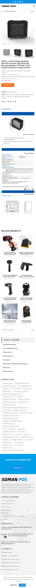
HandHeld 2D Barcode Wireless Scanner (12, 421)
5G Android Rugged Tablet (8, 386)
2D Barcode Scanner (7, 383)
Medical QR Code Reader (8, 431)
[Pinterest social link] (22, 2)
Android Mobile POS (23, 402)
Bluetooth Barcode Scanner (19, 410)
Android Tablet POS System (9, 405)
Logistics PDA (21, 429)
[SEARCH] (32, 330)
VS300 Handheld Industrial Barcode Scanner (9, 254)
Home (3, 11)
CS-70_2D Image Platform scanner (26, 298)
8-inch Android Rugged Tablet (24, 386)
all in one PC (20, 396)
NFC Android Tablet (7, 434)
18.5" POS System (27, 388)
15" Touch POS (6, 388)
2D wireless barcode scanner (22, 383)
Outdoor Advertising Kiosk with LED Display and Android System (16, 528)
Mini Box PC (4, 519)
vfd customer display (7, 445)
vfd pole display (19, 445)
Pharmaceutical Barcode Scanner (10, 437)
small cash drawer (7, 442)
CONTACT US (17, 468)
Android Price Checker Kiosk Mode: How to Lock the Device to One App (20, 535)
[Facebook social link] (13, 2)
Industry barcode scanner (8, 423)
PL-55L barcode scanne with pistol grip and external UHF (26, 276)
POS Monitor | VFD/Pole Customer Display (13, 516)
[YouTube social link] (20, 2)
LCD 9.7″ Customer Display (8, 429)
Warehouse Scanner (7, 447)
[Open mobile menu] (34, 6)
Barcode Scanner (10, 11)
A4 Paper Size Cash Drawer (20, 391)
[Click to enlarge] (4, 44)
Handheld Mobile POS (7, 503)
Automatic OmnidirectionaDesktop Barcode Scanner (14, 407)
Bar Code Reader (6, 410)
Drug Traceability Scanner (26, 413)
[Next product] (34, 11)
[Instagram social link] (18, 2)
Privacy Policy (7, 552)
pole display (5, 439)
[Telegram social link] (15, 101)
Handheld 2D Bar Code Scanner (10, 418)
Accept (22, 585)
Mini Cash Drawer (21, 431)
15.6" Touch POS (16, 388)
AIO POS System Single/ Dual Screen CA (12, 394)
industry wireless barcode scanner (10, 426)
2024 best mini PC (6, 391)
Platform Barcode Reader (12, 94)
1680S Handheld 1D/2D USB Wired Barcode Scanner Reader (26, 254)
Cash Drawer (5, 513)
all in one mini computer (8, 396)
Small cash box (29, 439)
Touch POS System (18, 442)
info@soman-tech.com (13, 559)
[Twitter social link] (15, 2)
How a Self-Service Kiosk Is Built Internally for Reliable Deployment (15, 543)
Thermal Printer (5, 506)
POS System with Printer (17, 439)
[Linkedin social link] (13, 101)
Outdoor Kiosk (17, 434)
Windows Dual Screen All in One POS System (13, 450)
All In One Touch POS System (9, 399)
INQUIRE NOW (8, 85)
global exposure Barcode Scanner (10, 415)
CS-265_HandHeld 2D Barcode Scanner (9, 276)
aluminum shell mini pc (24, 399)
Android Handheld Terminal (9, 402)
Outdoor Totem (26, 434)
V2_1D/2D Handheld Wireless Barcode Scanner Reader (9, 299)
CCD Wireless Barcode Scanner (10, 413)
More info (13, 585)
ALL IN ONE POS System (8, 500)
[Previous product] (30, 11)
